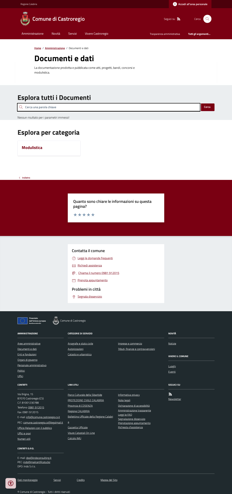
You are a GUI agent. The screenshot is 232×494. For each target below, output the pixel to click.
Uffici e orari (24, 433)
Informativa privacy (129, 395)
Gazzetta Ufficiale (78, 427)
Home (37, 48)
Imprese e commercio (130, 343)
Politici (21, 371)
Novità (56, 33)
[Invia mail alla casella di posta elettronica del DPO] (38, 458)
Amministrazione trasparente (134, 410)
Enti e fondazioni (26, 354)
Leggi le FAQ (125, 415)
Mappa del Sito (109, 480)
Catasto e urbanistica (80, 354)
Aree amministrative (28, 343)
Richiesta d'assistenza (130, 427)
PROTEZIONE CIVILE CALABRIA (86, 400)
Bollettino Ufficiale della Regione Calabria (90, 419)
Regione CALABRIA (79, 411)
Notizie (172, 343)
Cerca (207, 107)
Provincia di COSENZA (80, 406)
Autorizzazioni (75, 349)
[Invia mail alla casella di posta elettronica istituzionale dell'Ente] (43, 417)
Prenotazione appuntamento (134, 423)
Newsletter (174, 399)
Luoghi (172, 366)
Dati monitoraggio (27, 480)
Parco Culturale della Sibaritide (85, 395)
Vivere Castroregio (96, 33)
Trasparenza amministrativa (165, 34)
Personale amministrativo (31, 365)
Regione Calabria (29, 4)
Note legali (124, 400)
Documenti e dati (27, 349)
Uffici (20, 376)
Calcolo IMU (74, 438)
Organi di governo (27, 360)
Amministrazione (32, 33)
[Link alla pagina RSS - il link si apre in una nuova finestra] (179, 19)
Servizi (72, 33)
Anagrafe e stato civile (80, 343)
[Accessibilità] (10, 483)
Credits (81, 480)
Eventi (172, 372)
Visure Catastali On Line (81, 433)
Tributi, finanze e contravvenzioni (136, 349)
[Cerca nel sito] (206, 19)
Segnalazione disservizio (131, 419)
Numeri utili (23, 439)
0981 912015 (36, 407)
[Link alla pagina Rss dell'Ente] (170, 394)
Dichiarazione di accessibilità (134, 406)
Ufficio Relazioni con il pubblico (34, 428)
